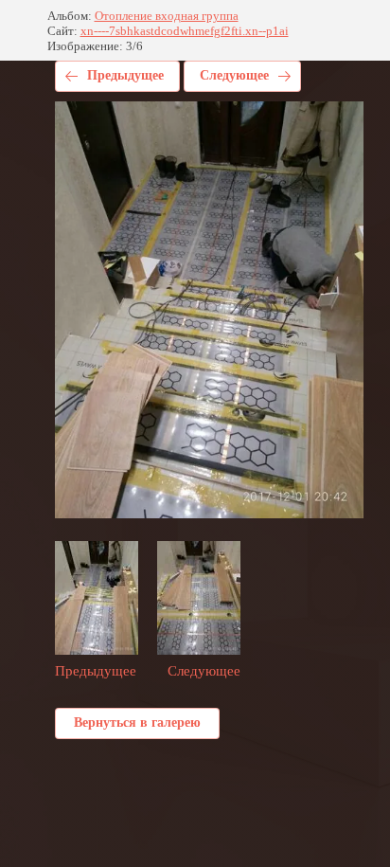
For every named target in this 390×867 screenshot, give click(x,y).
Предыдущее (125, 75)
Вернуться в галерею (137, 722)
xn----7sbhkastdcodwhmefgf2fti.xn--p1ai (184, 31)
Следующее (234, 75)
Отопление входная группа (167, 16)
